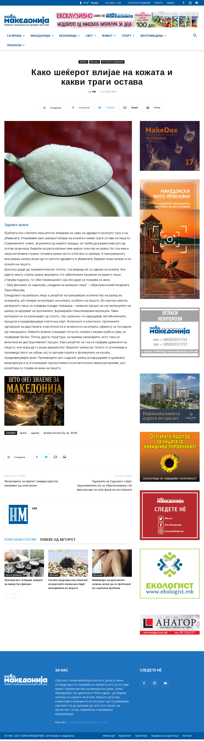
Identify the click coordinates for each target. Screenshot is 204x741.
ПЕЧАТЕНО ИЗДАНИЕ (139, 2)
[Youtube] (197, 3)
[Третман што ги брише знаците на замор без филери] (24, 563)
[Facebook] (183, 3)
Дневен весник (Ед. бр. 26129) (60, 432)
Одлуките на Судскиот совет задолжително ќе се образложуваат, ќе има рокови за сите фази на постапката (104, 485)
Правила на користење (165, 735)
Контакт (187, 735)
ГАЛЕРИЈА (14, 35)
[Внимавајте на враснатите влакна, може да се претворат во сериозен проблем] (112, 563)
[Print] (64, 457)
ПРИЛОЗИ (14, 45)
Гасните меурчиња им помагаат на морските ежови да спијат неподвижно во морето (68, 584)
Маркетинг (125, 735)
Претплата (141, 735)
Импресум (109, 735)
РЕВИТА (158, 2)
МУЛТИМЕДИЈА (151, 35)
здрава (35, 432)
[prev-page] (6, 596)
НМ (94, 91)
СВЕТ (89, 35)
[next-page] (13, 596)
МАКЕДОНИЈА (40, 35)
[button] (195, 36)
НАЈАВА (170, 2)
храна (23, 432)
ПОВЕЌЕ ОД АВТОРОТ (58, 540)
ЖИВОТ (107, 35)
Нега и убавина (14, 575)
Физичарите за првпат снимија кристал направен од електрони (31, 483)
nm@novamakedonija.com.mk (87, 722)
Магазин (94, 61)
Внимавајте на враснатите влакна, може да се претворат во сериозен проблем (111, 584)
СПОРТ (126, 35)
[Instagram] (190, 3)
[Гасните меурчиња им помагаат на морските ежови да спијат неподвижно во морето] (68, 563)
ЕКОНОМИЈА (68, 35)
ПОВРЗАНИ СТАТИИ (20, 540)
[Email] (55, 457)
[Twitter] (46, 457)
